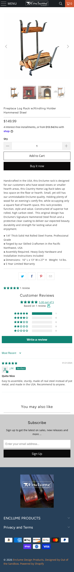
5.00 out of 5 (46, 302)
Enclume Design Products (28, 559)
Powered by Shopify (32, 563)
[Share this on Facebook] (32, 276)
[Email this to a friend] (50, 276)
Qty (6, 138)
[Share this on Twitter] (22, 276)
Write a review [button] (37, 340)
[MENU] (2, 3)
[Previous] (6, 46)
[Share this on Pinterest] (41, 276)
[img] (9, 363)
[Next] (68, 46)
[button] (12, 288)
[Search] (60, 3)
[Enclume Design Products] (37, 3)
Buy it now (37, 166)
